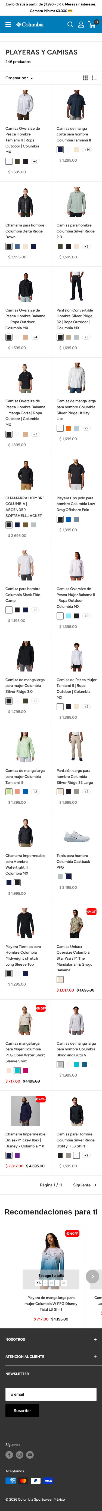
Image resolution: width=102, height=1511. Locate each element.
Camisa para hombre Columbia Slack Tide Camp (23, 595)
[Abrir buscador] (70, 25)
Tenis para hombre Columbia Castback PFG (73, 861)
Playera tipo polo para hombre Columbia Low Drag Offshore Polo (76, 504)
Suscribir (22, 1410)
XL (64, 1283)
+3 (86, 246)
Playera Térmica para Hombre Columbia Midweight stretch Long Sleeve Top (23, 955)
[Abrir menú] (8, 24)
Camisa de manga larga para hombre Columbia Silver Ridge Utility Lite (76, 410)
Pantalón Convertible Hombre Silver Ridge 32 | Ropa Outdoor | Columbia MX (75, 319)
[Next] (92, 1276)
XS (38, 1283)
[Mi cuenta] (81, 25)
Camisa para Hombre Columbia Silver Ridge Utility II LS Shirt (76, 1140)
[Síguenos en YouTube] (30, 1455)
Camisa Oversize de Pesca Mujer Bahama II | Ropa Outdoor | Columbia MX (76, 598)
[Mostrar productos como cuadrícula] (85, 77)
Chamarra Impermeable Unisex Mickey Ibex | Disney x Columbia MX (25, 1140)
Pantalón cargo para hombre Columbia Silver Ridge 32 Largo (75, 776)
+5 (35, 610)
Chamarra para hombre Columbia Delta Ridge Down (24, 231)
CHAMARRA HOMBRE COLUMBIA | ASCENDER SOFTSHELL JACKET (25, 507)
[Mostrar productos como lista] (94, 77)
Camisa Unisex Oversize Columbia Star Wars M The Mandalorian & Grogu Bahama (74, 958)
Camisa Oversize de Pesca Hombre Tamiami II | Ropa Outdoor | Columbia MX (22, 140)
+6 (35, 161)
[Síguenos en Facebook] (9, 1455)
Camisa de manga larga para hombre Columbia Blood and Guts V (76, 1049)
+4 (35, 337)
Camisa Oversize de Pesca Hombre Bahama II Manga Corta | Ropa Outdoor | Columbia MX (25, 413)
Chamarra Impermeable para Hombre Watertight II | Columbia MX (25, 864)
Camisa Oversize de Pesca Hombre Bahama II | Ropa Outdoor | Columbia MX (25, 319)
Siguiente (82, 1185)
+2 (86, 428)
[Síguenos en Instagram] (19, 1455)
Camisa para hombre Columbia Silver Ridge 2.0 (76, 231)
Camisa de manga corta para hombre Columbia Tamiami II (74, 134)
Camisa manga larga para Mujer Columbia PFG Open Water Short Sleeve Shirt (25, 1052)
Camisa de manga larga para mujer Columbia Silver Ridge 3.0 (25, 686)
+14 (87, 150)
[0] (92, 24)
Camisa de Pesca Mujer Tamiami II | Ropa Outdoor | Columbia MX (77, 689)
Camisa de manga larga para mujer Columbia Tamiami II (25, 776)
